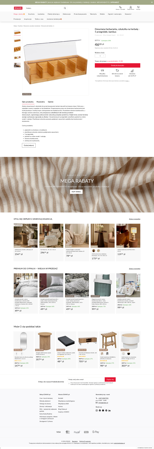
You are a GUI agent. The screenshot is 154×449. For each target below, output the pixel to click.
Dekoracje (66, 14)
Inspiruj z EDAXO (63, 412)
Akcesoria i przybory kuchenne (32, 26)
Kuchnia (31, 14)
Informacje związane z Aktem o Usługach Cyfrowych (48, 417)
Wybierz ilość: (100, 53)
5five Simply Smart (109, 35)
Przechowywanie (80, 14)
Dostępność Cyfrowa (46, 421)
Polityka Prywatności (85, 441)
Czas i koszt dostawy (46, 398)
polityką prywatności (100, 384)
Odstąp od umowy (45, 403)
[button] (18, 360)
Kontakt (60, 398)
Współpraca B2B (63, 403)
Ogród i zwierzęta (114, 14)
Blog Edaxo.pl (62, 409)
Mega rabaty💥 (19, 14)
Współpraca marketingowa (66, 401)
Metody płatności (45, 401)
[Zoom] (55, 62)
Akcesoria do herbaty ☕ (47, 26)
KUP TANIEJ (76, 192)
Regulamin (75, 441)
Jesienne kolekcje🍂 (54, 19)
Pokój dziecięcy (54, 14)
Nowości (128, 14)
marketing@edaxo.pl (119, 443)
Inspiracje (28, 19)
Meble (102, 14)
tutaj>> (127, 81)
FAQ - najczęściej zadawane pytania (48, 410)
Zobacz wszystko (134, 219)
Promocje (17, 19)
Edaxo (15, 26)
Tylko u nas (39, 19)
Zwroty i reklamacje (46, 406)
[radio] (93, 250)
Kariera (60, 406)
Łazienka (41, 14)
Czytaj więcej (29, 145)
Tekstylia (93, 14)
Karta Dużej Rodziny (46, 414)
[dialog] (144, 447)
